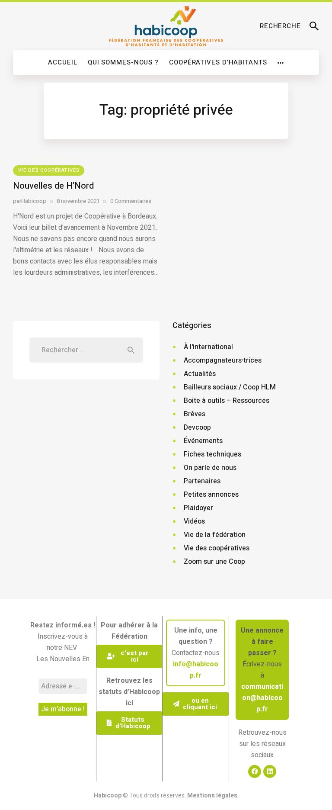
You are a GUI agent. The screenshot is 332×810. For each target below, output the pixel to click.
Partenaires (202, 481)
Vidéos (194, 521)
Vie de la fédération (215, 535)
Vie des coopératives (48, 170)
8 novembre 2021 (78, 201)
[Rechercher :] (86, 350)
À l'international (208, 347)
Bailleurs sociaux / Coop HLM (230, 387)
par (29, 201)
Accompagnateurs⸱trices (223, 360)
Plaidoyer (198, 508)
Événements (203, 441)
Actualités (200, 374)
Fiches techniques (212, 454)
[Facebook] (254, 771)
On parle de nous (210, 468)
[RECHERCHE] (314, 26)
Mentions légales (212, 795)
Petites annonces (211, 494)
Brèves (194, 414)
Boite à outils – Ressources (226, 400)
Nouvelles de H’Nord (53, 186)
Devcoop (197, 427)
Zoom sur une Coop (214, 561)
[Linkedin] (269, 771)
